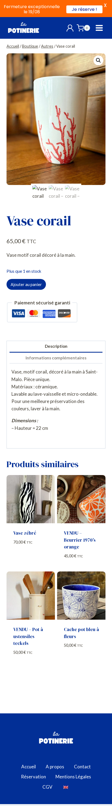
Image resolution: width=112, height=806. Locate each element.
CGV (47, 787)
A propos (55, 766)
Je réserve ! (84, 9)
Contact (82, 766)
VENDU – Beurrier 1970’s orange (80, 540)
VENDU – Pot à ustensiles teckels (28, 636)
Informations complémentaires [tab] (56, 357)
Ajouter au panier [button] (30, 559)
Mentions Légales (73, 776)
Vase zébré (24, 533)
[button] (98, 60)
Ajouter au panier (26, 284)
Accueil (28, 766)
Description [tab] (56, 346)
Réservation (33, 776)
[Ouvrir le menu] (99, 28)
